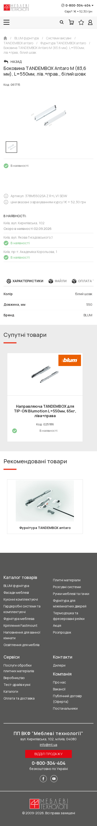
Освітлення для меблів (21, 645)
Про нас (59, 682)
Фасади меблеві (16, 592)
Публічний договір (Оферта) (67, 699)
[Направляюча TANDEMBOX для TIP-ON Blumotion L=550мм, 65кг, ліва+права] (45, 374)
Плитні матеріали (67, 580)
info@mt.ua (48, 744)
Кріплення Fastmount (20, 625)
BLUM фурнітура (16, 585)
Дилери (59, 665)
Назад (16, 61)
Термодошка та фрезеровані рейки (69, 616)
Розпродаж (62, 632)
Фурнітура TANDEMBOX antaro (45, 527)
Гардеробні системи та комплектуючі (22, 609)
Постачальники (65, 708)
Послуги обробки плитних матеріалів (19, 668)
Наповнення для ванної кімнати (22, 635)
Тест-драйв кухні (17, 684)
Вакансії (59, 689)
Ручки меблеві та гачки (71, 593)
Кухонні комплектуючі (21, 599)
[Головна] (5, 38)
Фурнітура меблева (19, 618)
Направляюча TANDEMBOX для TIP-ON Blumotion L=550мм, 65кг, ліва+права (45, 411)
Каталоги (11, 691)
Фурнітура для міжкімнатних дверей (69, 603)
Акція (57, 625)
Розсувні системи (67, 587)
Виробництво (14, 677)
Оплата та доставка (19, 698)
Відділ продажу (48, 754)
